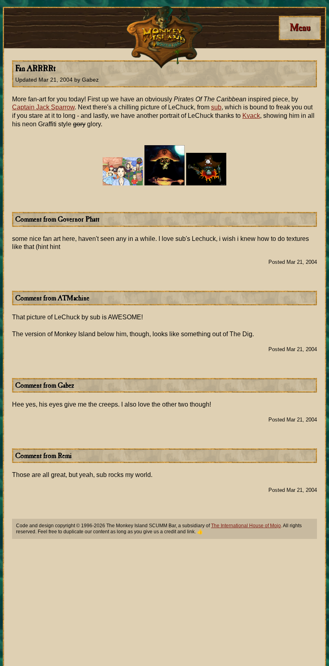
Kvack (251, 115)
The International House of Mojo (246, 525)
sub (216, 107)
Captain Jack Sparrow (43, 107)
